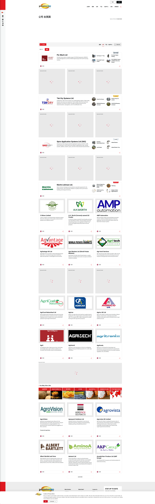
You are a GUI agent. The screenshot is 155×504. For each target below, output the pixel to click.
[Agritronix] (108, 344)
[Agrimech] (80, 344)
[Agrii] (52, 344)
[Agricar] (80, 311)
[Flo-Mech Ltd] (80, 60)
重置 (47, 49)
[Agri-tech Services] (108, 250)
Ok (45, 501)
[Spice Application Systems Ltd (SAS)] (80, 146)
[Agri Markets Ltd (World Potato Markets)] (80, 250)
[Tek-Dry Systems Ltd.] (80, 103)
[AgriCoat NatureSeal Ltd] (52, 311)
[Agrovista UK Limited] (108, 420)
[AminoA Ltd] (80, 456)
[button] (121, 393)
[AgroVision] (52, 420)
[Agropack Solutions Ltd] (80, 420)
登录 (113, 2)
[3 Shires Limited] (52, 216)
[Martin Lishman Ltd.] (80, 190)
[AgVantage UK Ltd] (52, 250)
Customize (52, 501)
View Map (118, 44)
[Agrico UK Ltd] (108, 311)
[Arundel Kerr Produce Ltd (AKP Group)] (108, 456)
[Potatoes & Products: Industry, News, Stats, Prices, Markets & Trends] (45, 6)
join (119, 2)
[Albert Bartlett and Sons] (52, 456)
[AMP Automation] (108, 216)
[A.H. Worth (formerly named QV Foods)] (80, 216)
